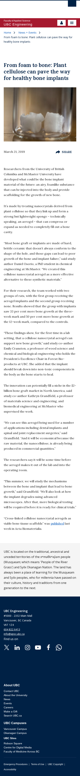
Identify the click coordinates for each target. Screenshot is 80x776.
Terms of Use (37, 764)
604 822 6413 (12, 629)
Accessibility (10, 769)
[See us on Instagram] (28, 647)
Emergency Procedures (16, 764)
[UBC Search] (72, 5)
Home (7, 32)
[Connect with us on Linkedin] (17, 647)
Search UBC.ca (13, 715)
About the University (15, 695)
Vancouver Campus (15, 728)
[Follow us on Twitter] (7, 647)
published (57, 523)
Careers (8, 707)
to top (68, 766)
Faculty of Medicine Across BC (21, 751)
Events (8, 703)
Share (67, 152)
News (7, 699)
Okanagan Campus (15, 732)
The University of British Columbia (29, 8)
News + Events (27, 32)
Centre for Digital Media (18, 747)
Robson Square (13, 743)
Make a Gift (10, 711)
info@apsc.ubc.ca (14, 634)
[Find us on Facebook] (48, 647)
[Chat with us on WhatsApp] (59, 647)
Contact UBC (11, 691)
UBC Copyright (55, 764)
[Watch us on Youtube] (38, 647)
